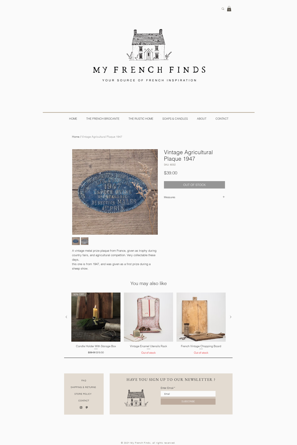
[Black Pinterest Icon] (86, 407)
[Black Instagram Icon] (81, 407)
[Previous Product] (66, 317)
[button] (229, 8)
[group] (148, 323)
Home (75, 136)
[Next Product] (231, 317)
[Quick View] (148, 317)
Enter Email (167, 388)
